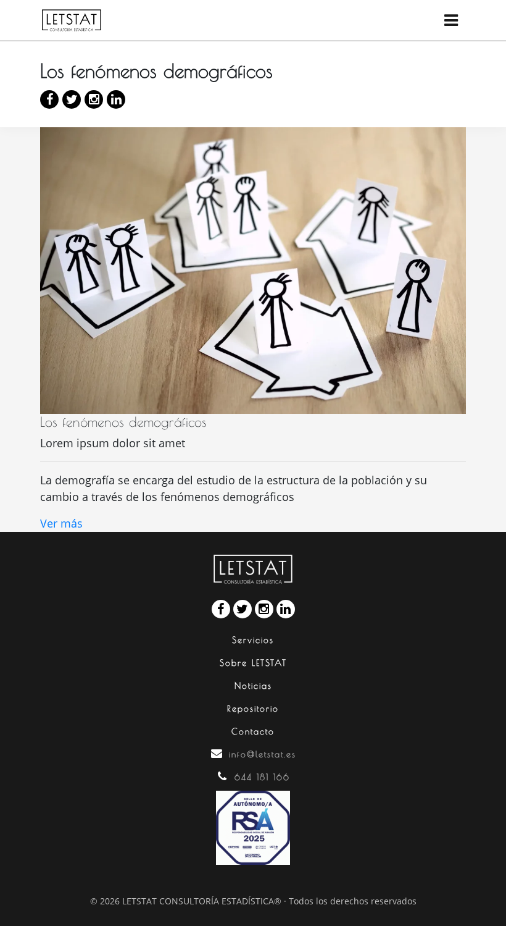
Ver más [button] (61, 523)
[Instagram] (94, 99)
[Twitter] (71, 99)
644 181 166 (262, 777)
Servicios (253, 640)
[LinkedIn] (116, 99)
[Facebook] (49, 99)
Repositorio (253, 708)
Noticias (253, 686)
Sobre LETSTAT (253, 663)
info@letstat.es (262, 754)
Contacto (253, 731)
